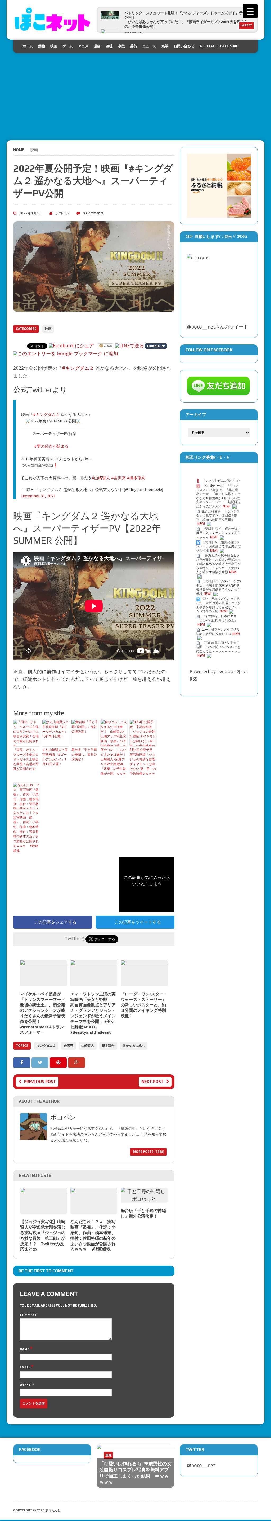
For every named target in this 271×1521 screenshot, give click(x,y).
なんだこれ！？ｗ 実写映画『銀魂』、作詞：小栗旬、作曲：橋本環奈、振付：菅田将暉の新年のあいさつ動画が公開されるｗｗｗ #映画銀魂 (26, 832)
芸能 (133, 46)
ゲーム (67, 46)
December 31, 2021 (38, 496)
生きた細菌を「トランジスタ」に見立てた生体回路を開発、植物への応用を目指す (218, 515)
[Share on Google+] (76, 1062)
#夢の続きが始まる (51, 446)
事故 (121, 46)
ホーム (27, 46)
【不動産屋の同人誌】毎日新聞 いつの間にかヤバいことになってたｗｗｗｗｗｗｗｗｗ (218, 647)
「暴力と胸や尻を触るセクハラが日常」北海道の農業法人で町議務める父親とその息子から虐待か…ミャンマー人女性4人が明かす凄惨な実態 (218, 564)
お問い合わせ (184, 46)
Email (25, 1367)
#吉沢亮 (118, 478)
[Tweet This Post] (40, 1062)
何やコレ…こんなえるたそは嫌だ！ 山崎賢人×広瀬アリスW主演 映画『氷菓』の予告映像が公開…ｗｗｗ (114, 761)
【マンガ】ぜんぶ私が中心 (221, 481)
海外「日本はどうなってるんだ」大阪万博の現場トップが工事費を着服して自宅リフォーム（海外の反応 (218, 605)
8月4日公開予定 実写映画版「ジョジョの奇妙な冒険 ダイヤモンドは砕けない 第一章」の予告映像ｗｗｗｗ (143, 761)
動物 (41, 46)
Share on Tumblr (156, 346)
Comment (28, 1315)
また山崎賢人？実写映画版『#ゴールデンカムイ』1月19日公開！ (55, 757)
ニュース (149, 46)
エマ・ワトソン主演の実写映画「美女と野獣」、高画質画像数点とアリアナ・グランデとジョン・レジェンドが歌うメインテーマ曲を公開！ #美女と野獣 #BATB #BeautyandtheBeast (92, 1013)
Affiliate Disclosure (219, 46)
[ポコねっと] (52, 19)
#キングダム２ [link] (78, 368)
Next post (152, 1081)
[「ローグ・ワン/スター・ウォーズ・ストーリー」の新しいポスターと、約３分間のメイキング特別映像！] (144, 982)
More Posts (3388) (148, 1152)
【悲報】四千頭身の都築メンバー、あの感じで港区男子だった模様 (218, 546)
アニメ (83, 46)
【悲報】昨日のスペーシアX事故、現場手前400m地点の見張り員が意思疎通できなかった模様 (219, 587)
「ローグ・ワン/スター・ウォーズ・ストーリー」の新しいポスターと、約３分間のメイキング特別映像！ (144, 1004)
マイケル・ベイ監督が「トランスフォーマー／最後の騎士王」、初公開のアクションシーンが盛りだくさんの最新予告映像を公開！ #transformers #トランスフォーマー (42, 1013)
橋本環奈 (108, 1045)
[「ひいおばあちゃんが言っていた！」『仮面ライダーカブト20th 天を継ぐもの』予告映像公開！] (110, 23)
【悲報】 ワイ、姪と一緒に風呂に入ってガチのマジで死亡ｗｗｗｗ (218, 533)
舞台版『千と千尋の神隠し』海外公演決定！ (84, 754)
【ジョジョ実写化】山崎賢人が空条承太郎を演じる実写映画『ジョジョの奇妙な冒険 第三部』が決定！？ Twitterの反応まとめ (42, 1235)
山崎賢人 (87, 1045)
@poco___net (201, 1465)
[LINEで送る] (129, 345)
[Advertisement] (135, 90)
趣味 (109, 46)
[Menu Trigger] (250, 11)
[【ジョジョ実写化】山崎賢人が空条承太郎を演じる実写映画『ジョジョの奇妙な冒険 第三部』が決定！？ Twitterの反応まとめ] (43, 1210)
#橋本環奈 (136, 478)
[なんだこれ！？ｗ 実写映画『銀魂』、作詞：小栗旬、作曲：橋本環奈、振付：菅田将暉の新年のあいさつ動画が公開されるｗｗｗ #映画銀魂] (93, 1210)
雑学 (164, 46)
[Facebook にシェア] (71, 345)
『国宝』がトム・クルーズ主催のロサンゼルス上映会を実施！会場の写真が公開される (26, 759)
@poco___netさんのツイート (217, 327)
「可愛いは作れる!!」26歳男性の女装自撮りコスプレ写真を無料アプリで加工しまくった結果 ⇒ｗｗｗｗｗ (135, 1473)
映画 (53, 46)
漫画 (97, 46)
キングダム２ (46, 1045)
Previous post (40, 1081)
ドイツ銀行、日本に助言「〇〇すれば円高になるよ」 (216, 618)
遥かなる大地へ (134, 1045)
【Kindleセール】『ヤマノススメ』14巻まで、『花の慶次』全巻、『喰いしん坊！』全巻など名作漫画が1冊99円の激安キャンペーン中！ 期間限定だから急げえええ (218, 496)
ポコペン (62, 213)
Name (25, 1349)
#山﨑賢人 (101, 478)
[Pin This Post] (59, 1062)
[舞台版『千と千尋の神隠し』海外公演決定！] (144, 1199)
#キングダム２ (46, 414)
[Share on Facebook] (22, 1062)
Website (27, 1385)
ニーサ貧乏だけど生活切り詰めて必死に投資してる (218, 632)
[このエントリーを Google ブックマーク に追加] (65, 353)
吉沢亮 (68, 1045)
